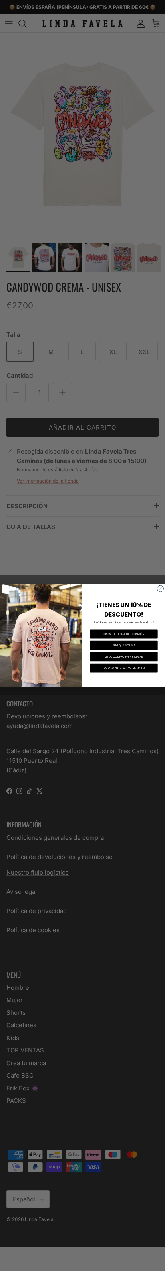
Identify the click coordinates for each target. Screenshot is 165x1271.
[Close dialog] (160, 588)
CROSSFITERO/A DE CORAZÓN (124, 634)
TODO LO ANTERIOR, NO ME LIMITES (123, 668)
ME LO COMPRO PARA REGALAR (124, 656)
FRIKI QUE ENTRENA (124, 645)
